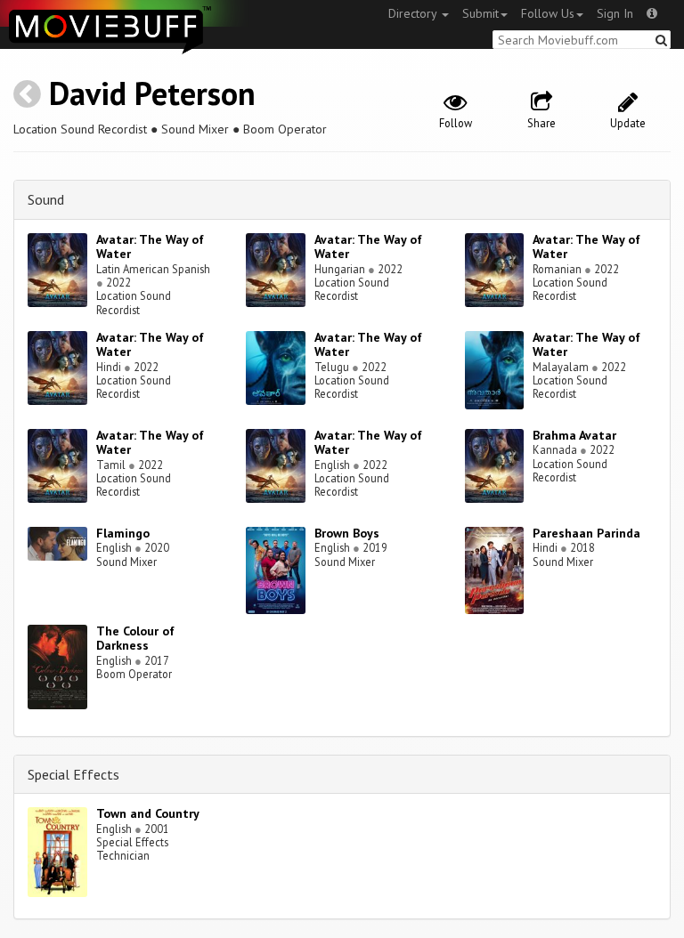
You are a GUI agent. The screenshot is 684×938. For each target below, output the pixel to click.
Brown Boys (346, 533)
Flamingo (123, 533)
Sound (46, 199)
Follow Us (547, 13)
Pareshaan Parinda (586, 533)
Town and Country (148, 813)
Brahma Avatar (574, 435)
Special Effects (73, 774)
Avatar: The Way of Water (150, 247)
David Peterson (152, 93)
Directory (414, 13)
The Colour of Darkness (135, 638)
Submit (480, 13)
